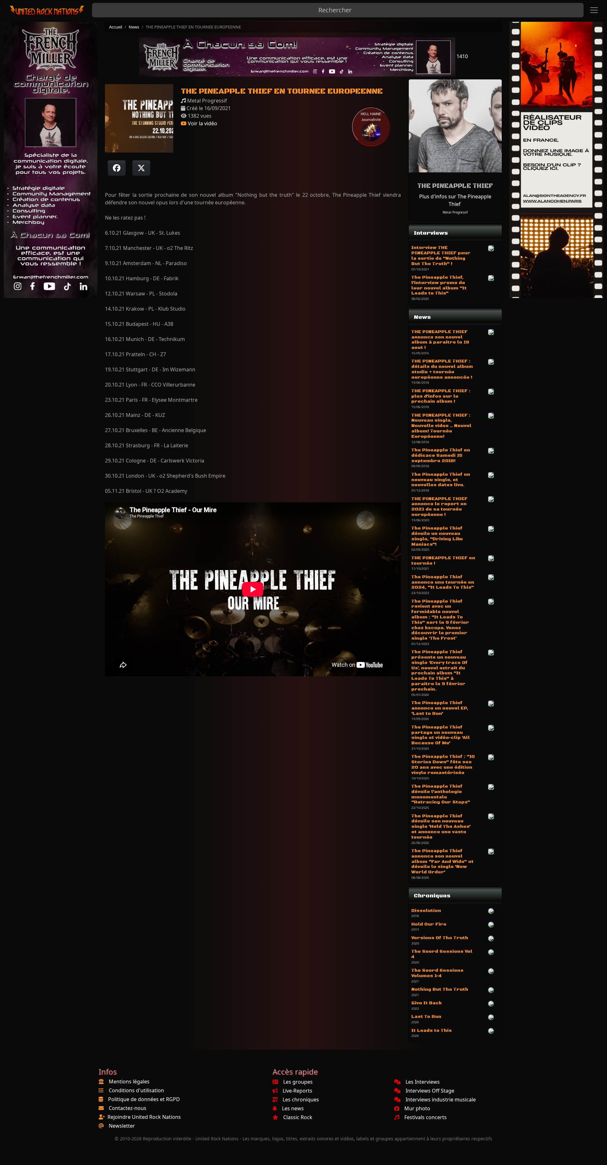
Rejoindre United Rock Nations (144, 1116)
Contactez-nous (127, 1108)
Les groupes (298, 1081)
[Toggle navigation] (594, 10)
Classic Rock (297, 1117)
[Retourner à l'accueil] (47, 10)
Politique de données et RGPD (144, 1099)
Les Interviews (423, 1081)
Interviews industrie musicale (441, 1099)
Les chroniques (301, 1099)
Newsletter (122, 1125)
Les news (293, 1108)
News (134, 27)
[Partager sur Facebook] (116, 168)
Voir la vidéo (202, 123)
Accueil (115, 27)
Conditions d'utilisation (136, 1090)
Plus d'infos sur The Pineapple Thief (455, 200)
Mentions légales (129, 1081)
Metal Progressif (455, 212)
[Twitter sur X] (141, 168)
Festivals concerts (425, 1117)
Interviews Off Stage (430, 1090)
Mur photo (417, 1108)
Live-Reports (297, 1090)
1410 (461, 56)
